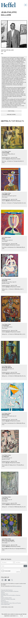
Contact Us (3, 600)
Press (2, 596)
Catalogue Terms (4, 594)
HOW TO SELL (11, 111)
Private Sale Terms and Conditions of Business (10, 595)
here (17, 615)
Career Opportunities (5, 604)
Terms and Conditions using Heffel (8, 599)
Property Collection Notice (6, 597)
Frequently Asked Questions (7, 590)
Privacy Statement (4, 601)
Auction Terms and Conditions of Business (9, 591)
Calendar (3, 592)
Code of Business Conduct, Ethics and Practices (11, 603)
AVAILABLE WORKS (11, 114)
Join (25, 566)
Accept (21, 615)
